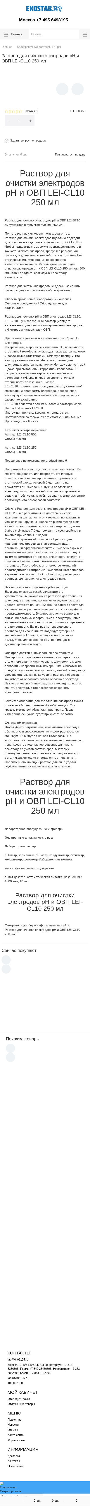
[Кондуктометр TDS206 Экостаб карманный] (17, 989)
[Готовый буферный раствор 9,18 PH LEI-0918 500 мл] (20, 1293)
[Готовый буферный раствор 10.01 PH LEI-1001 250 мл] (20, 1239)
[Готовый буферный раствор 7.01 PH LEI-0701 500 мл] (20, 1266)
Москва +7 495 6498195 (43, 19)
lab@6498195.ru (18, 1359)
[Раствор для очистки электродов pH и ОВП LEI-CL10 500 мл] (20, 1212)
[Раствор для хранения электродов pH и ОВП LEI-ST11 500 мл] (20, 1131)
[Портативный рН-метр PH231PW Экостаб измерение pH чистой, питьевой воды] (17, 1014)
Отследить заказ (19, 1399)
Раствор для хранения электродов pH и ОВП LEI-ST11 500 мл (53, 1125)
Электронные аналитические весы (29, 837)
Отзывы (13, 1430)
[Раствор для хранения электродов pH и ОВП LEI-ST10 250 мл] (20, 1321)
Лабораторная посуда (20, 846)
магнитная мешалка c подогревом (29, 868)
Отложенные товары (21, 1404)
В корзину (63, 121)
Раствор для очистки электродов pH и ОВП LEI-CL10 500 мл (55, 1206)
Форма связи (16, 1440)
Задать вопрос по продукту (28, 140)
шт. (37, 1500)
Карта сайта (16, 1435)
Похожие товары (23, 1038)
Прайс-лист (15, 1419)
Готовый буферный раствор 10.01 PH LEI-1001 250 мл (53, 1233)
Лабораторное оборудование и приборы (34, 829)
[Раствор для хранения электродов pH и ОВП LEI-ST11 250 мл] (20, 1158)
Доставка (14, 1456)
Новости (13, 1424)
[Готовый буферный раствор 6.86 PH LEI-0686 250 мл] (20, 1104)
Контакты (14, 1461)
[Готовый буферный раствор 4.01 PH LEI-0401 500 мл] (20, 1077)
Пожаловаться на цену (70, 154)
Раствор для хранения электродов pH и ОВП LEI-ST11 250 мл (53, 1152)
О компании (15, 1466)
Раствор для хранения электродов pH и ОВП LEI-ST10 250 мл (53, 1315)
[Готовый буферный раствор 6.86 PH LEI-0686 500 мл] (20, 1185)
